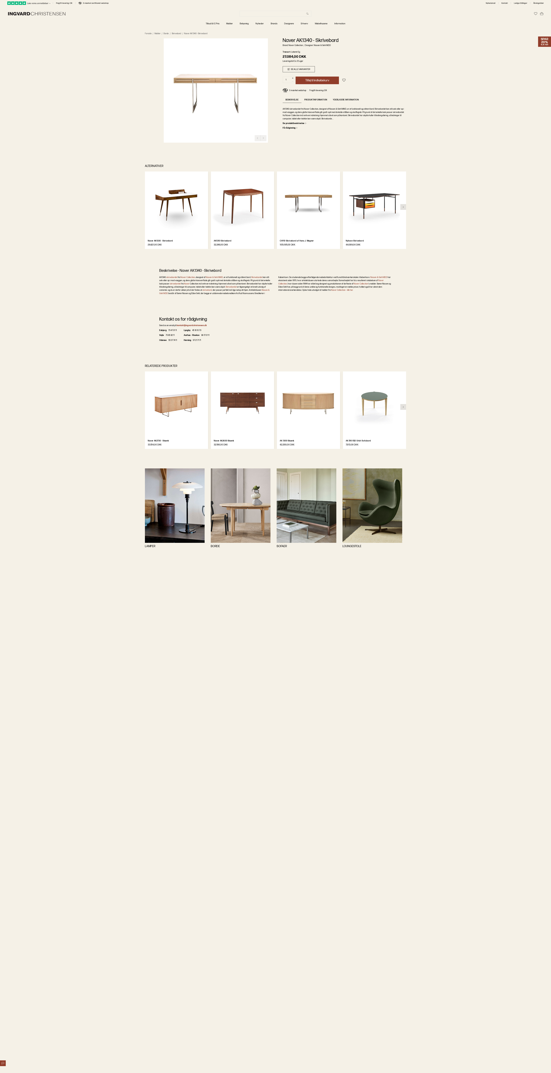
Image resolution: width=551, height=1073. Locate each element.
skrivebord (207, 290)
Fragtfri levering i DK (64, 3)
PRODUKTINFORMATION (315, 100)
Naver (186, 284)
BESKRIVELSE (292, 100)
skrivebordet (171, 277)
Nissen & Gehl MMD (214, 277)
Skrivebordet (256, 277)
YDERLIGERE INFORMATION (346, 100)
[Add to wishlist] (344, 80)
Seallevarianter (300, 69)
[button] (215, 90)
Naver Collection (188, 277)
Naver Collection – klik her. (342, 290)
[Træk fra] (292, 81)
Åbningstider (538, 3)
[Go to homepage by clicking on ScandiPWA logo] (36, 14)
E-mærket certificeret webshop (96, 3)
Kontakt (504, 3)
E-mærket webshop (297, 90)
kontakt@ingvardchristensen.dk (192, 325)
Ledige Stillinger (520, 3)
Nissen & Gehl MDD (378, 277)
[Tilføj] (292, 78)
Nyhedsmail (490, 3)
